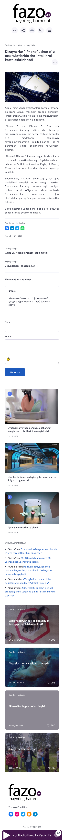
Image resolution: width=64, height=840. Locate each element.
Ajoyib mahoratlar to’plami (23, 527)
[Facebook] (11, 814)
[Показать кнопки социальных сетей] (23, 30)
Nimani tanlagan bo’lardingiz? (27, 706)
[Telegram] (35, 814)
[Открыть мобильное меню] (49, 30)
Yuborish (15, 372)
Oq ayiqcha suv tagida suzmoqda (29, 663)
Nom (7, 322)
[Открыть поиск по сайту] (41, 30)
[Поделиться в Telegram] (12, 228)
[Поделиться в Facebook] (7, 228)
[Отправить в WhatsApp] (22, 228)
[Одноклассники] (29, 814)
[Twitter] (23, 814)
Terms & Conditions (18, 807)
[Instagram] (17, 814)
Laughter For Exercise (22, 748)
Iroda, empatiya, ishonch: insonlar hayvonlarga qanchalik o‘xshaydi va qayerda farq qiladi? (28, 570)
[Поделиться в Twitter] (17, 228)
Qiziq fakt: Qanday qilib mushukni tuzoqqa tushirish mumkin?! (29, 622)
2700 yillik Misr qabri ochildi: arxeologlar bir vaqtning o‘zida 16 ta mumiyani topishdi (30, 591)
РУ (14, 30)
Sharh (8, 336)
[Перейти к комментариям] (58, 833)
